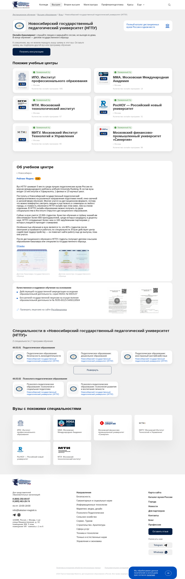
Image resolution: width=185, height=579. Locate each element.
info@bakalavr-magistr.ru (25, 510)
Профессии (154, 525)
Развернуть (92, 370)
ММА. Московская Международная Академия (70, 431)
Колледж (43, 5)
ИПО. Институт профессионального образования (26, 432)
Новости (153, 506)
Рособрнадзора (59, 309)
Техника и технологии (87, 533)
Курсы (130, 5)
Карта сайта (154, 492)
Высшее (56, 5)
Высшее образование (47, 15)
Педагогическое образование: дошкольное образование (96, 354)
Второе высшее (72, 5)
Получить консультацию (31, 52)
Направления (84, 492)
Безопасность (83, 496)
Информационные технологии (92, 505)
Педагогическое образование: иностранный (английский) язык (151, 354)
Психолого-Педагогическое (90, 513)
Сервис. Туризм (84, 521)
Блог (151, 520)
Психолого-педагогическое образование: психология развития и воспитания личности (98, 386)
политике (151, 575)
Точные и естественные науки (92, 537)
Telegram (158, 545)
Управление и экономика (89, 541)
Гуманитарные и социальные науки (94, 501)
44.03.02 (17, 379)
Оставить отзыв (160, 531)
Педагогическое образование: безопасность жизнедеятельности (44, 354)
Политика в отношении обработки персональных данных (78, 568)
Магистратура (91, 5)
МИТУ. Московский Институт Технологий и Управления (151, 431)
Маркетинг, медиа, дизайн (89, 509)
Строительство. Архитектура (91, 525)
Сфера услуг (83, 529)
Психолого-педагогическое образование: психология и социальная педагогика (40, 386)
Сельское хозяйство (87, 517)
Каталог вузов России (160, 497)
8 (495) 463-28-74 (21, 501)
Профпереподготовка (112, 5)
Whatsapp (158, 552)
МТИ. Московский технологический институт (69, 458)
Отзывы (21, 246)
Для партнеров (156, 511)
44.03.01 (17, 347)
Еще (139, 5)
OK (168, 573)
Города (152, 502)
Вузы (61, 15)
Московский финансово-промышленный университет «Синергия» (111, 432)
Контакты (153, 515)
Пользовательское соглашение (117, 568)
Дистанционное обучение (24, 15)
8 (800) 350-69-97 (21, 499)
